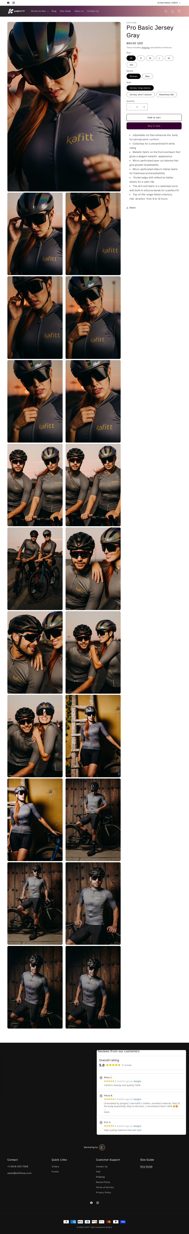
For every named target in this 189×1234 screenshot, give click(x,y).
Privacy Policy (103, 1192)
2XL (132, 64)
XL (169, 58)
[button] (39, 11)
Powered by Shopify (103, 1227)
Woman (134, 76)
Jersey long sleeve (140, 88)
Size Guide (146, 1166)
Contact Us (101, 1166)
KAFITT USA (89, 1227)
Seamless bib (166, 94)
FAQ (98, 1172)
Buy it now (154, 125)
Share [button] (132, 207)
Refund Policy (103, 1182)
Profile (55, 1172)
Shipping (146, 47)
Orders (55, 1166)
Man (147, 76)
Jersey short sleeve (141, 94)
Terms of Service (105, 1187)
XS (131, 58)
